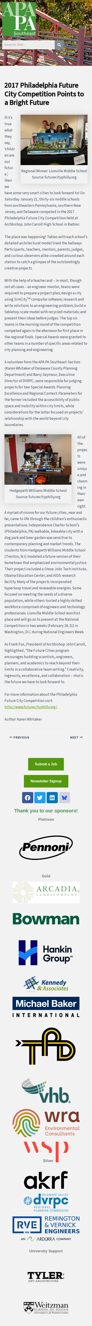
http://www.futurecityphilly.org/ (30, 707)
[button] (41, 59)
